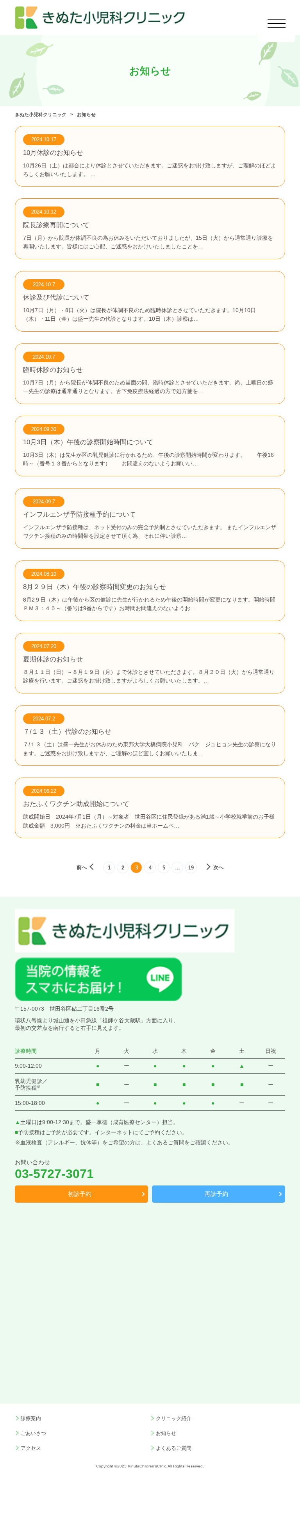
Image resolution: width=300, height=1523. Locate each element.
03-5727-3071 (54, 1174)
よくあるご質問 (165, 1143)
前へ (82, 867)
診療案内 (31, 1418)
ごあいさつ (33, 1433)
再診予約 (216, 1194)
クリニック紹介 (173, 1418)
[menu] (277, 24)
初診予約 (79, 1194)
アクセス (31, 1448)
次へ (218, 867)
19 (191, 868)
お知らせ (166, 1433)
